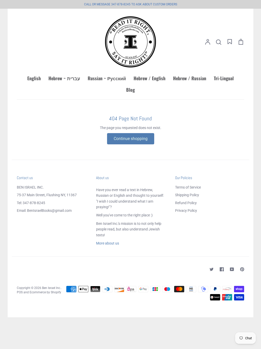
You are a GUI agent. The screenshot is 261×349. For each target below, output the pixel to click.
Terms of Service (188, 187)
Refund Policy (186, 203)
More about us (107, 243)
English (34, 78)
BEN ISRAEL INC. (30, 187)
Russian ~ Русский (107, 78)
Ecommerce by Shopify (45, 292)
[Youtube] (232, 269)
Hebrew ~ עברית (64, 78)
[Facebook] (222, 269)
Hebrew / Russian (189, 78)
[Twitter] (211, 269)
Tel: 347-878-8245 (31, 203)
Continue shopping (131, 138)
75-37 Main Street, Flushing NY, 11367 (47, 195)
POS (20, 292)
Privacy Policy (186, 210)
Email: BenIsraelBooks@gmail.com (44, 210)
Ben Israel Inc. (51, 288)
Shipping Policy (187, 195)
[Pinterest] (242, 269)
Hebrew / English (149, 78)
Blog (130, 89)
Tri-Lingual (224, 78)
